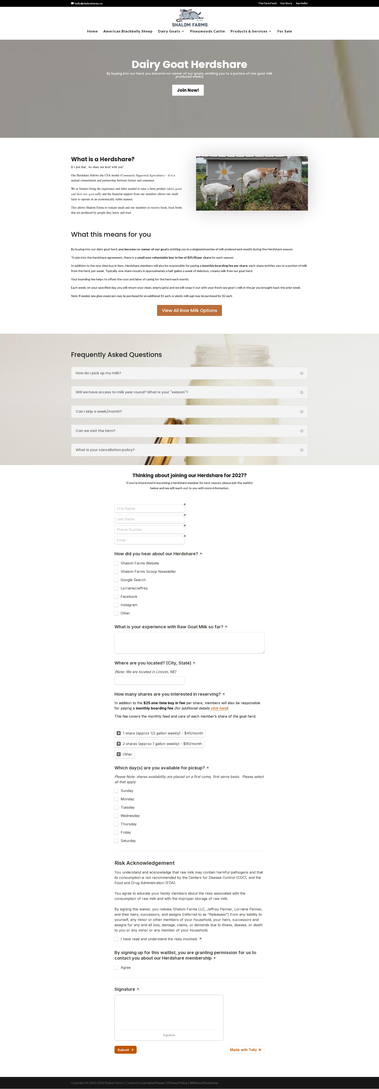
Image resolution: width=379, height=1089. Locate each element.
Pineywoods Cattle (207, 31)
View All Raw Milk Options (189, 310)
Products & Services (249, 31)
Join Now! (188, 90)
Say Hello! (302, 3)
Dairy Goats (169, 31)
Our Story (286, 3)
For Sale (284, 31)
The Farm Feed (267, 3)
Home (92, 31)
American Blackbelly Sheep (128, 31)
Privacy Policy (177, 1083)
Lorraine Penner (153, 1083)
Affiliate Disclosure (204, 1083)
